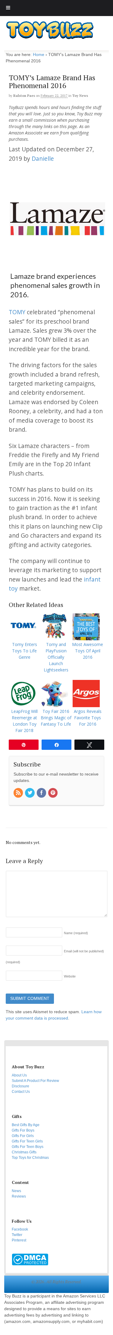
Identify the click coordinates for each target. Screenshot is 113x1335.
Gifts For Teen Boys (27, 1147)
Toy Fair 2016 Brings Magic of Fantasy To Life (56, 717)
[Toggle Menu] (8, 8)
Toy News (80, 96)
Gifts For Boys (23, 1130)
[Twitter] (30, 793)
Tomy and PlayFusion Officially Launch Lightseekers (56, 657)
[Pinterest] (53, 793)
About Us (19, 1075)
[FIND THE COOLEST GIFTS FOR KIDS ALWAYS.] (49, 37)
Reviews (19, 1196)
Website (70, 976)
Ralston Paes (24, 96)
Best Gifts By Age (25, 1125)
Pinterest (19, 1240)
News (16, 1191)
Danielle (43, 158)
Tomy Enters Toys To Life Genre (24, 650)
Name (76, 933)
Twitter (17, 1235)
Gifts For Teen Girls (27, 1141)
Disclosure (20, 1086)
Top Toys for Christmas (30, 1157)
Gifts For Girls (23, 1136)
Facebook (20, 1229)
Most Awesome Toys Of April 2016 (87, 650)
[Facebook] (42, 793)
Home (38, 54)
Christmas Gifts (24, 1152)
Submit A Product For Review (35, 1081)
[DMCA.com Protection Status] (30, 1263)
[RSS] (19, 793)
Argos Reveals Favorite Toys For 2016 (88, 717)
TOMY (17, 312)
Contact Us (21, 1091)
